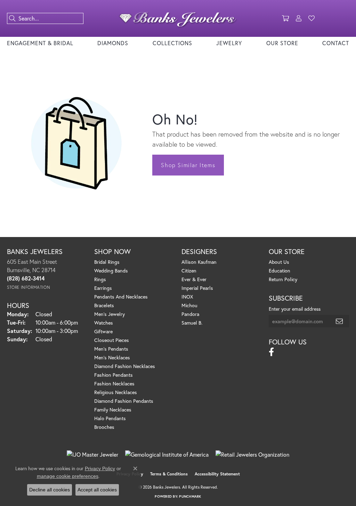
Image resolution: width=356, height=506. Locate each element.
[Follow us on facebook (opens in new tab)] (271, 352)
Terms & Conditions (169, 473)
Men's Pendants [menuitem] (111, 348)
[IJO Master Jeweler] (92, 454)
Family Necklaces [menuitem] (112, 409)
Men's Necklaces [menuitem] (112, 357)
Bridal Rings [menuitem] (107, 262)
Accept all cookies (97, 489)
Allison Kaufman (199, 262)
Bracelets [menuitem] (104, 305)
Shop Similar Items (188, 165)
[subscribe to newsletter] (339, 321)
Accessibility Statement (217, 473)
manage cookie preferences (67, 476)
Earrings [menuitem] (103, 288)
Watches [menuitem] (103, 322)
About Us (279, 262)
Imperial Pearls (197, 288)
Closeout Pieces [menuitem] (111, 340)
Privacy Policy (100, 468)
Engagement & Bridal (40, 43)
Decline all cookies (49, 489)
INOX (187, 296)
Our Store (282, 43)
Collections (172, 43)
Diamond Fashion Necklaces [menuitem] (124, 366)
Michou (189, 305)
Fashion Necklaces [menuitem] (114, 383)
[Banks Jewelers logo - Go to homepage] (178, 18)
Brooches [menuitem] (104, 427)
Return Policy (283, 279)
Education (279, 270)
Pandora (190, 314)
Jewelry (229, 43)
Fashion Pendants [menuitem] (113, 375)
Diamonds (112, 43)
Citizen (188, 270)
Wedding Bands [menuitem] (111, 270)
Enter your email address (295, 308)
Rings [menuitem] (100, 279)
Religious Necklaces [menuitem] (115, 392)
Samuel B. (191, 322)
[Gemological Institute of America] (167, 454)
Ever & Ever (194, 279)
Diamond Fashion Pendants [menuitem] (123, 401)
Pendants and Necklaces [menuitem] (121, 296)
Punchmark (190, 496)
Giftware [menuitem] (103, 331)
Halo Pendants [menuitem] (110, 418)
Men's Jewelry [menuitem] (109, 314)
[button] (285, 18)
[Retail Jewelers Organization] (252, 454)
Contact (335, 43)
